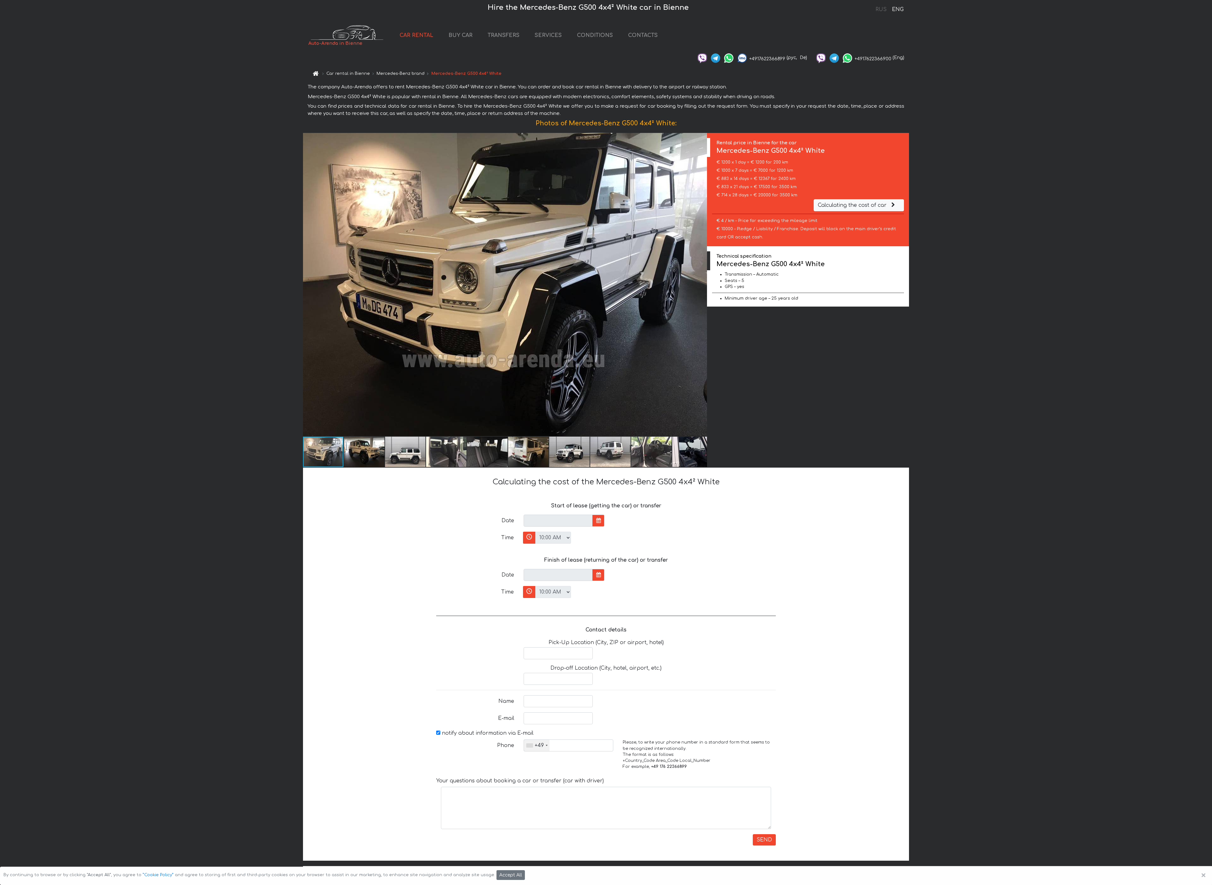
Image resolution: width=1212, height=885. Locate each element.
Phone (505, 745)
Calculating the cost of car (853, 205)
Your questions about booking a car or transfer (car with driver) (520, 781)
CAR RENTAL (416, 35)
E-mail (506, 718)
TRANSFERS (504, 35)
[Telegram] (716, 57)
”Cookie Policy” (158, 875)
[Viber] (702, 57)
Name (506, 701)
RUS (881, 9)
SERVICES (548, 35)
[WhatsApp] (729, 57)
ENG (897, 9)
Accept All (510, 875)
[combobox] (537, 745)
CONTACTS (643, 35)
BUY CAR (460, 35)
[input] (558, 521)
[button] (701, 284)
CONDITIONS (595, 35)
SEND (764, 840)
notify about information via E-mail (486, 733)
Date (508, 520)
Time (507, 538)
